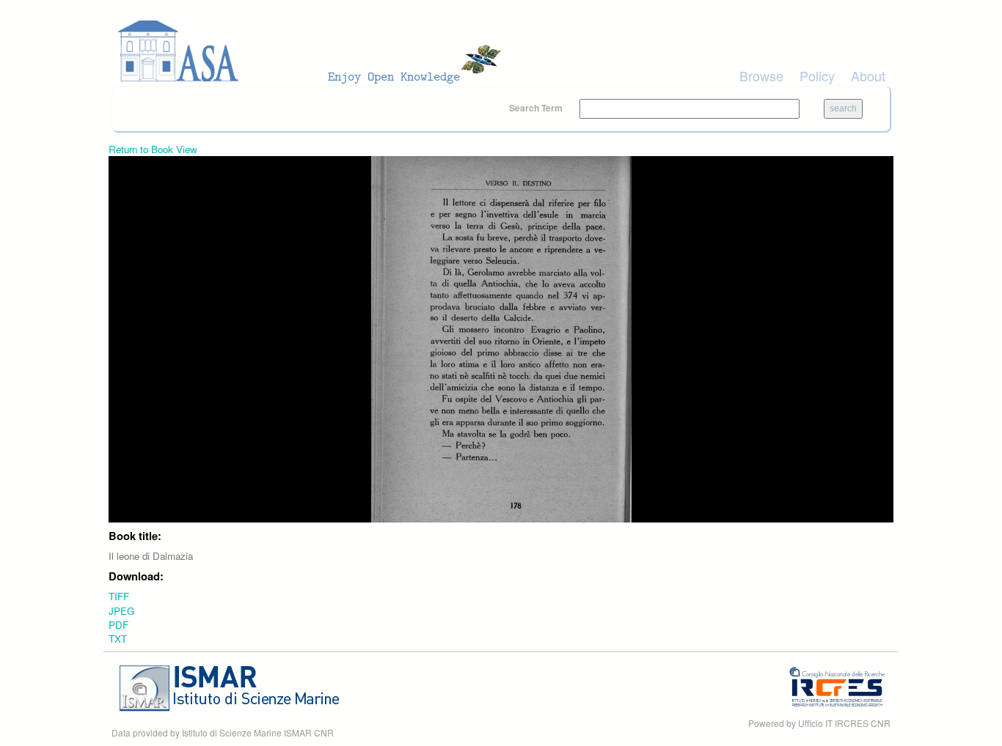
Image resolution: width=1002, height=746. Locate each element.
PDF (118, 625)
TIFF (119, 596)
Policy (817, 75)
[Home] (314, 51)
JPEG (121, 611)
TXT (118, 639)
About (868, 75)
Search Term (537, 107)
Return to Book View (153, 149)
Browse (761, 75)
